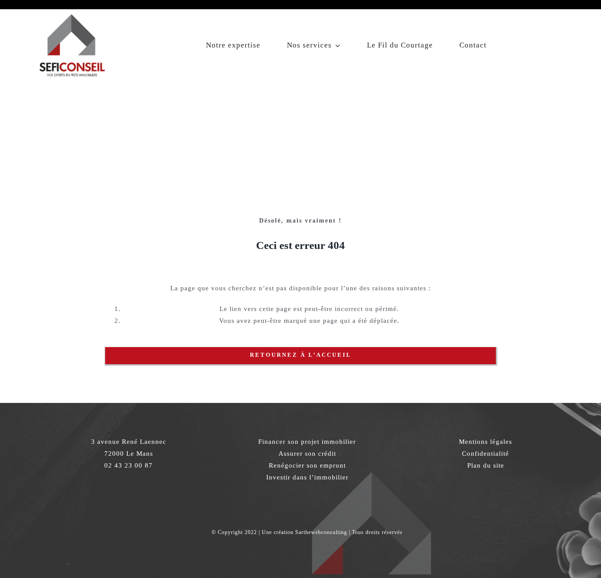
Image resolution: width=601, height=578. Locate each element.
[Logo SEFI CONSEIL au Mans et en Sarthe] (72, 12)
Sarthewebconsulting (321, 532)
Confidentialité (485, 453)
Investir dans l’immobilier (307, 477)
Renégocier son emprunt (307, 465)
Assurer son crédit (307, 453)
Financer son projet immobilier (307, 441)
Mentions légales (485, 441)
